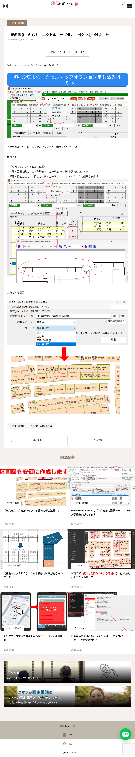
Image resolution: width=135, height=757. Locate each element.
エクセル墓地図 (17, 23)
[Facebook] (64, 743)
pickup (80, 565)
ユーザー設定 (12, 503)
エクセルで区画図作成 (41, 426)
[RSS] (71, 743)
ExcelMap (80, 628)
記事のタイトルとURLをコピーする (68, 52)
